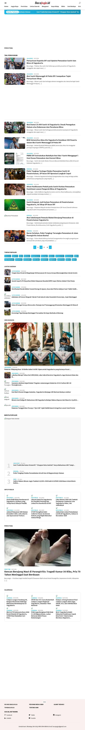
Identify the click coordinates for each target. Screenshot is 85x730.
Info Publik (9, 489)
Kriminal (29, 169)
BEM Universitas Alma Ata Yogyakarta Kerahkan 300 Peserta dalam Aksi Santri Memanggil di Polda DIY (52, 141)
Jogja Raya (30, 58)
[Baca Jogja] (42, 3)
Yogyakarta (53, 259)
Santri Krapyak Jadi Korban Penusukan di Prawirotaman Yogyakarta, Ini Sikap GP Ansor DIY (50, 203)
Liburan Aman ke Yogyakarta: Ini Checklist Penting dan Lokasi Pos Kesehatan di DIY (41, 501)
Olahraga (8, 590)
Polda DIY (15, 256)
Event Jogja (36, 259)
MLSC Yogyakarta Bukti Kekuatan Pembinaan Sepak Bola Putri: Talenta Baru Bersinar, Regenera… (66, 615)
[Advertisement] (42, 30)
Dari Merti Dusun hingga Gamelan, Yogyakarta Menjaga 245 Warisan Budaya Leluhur (41, 392)
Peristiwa (8, 48)
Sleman (68, 259)
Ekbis (14, 479)
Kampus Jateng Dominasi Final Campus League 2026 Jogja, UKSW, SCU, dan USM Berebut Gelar (66, 602)
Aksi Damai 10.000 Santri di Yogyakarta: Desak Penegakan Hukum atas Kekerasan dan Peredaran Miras (51, 125)
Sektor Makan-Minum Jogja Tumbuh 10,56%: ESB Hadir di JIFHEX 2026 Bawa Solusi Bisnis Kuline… (44, 482)
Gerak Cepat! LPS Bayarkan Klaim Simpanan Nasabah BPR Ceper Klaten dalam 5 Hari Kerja (43, 281)
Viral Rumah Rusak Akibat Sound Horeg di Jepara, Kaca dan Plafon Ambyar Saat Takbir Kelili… (45, 289)
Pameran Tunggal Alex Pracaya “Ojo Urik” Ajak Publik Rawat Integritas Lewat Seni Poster (43, 408)
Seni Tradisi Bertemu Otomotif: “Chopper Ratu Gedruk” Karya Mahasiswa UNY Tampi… (44, 465)
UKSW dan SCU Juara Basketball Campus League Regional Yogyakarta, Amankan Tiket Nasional (42, 602)
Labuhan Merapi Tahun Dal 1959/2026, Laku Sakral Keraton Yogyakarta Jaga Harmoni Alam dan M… (45, 376)
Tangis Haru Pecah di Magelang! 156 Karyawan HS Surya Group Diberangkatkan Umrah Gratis (44, 273)
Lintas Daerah (10, 266)
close (44, 702)
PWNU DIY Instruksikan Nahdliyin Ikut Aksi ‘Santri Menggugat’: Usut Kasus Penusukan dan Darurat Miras (53, 156)
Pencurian (7, 256)
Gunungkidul (27, 259)
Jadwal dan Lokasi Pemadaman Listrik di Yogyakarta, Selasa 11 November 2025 (67, 514)
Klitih (20, 256)
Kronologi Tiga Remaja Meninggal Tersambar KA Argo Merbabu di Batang (37, 313)
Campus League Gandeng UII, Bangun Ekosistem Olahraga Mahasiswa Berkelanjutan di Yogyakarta (17, 602)
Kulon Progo (61, 259)
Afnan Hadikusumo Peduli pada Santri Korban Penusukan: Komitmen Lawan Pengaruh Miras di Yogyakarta (51, 187)
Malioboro (27, 256)
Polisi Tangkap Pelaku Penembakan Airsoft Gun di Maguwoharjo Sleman (38, 473)
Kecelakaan (44, 259)
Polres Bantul (69, 256)
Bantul (74, 259)
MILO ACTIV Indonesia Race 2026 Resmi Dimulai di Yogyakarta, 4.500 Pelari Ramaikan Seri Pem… (18, 615)
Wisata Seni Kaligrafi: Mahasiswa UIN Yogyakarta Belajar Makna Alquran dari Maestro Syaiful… (45, 400)
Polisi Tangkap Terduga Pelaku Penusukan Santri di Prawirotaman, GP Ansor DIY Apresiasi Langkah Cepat (49, 172)
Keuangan (44, 256)
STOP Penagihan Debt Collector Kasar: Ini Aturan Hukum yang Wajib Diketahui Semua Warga (41, 515)
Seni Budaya (9, 320)
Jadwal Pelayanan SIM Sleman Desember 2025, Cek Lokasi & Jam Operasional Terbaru (17, 514)
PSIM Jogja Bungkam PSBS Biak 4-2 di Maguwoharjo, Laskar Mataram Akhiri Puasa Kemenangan (42, 615)
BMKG (76, 256)
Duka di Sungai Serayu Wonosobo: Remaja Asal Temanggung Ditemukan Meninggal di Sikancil (45, 305)
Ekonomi (51, 256)
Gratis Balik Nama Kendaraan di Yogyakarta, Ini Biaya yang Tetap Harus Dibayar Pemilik (18, 501)
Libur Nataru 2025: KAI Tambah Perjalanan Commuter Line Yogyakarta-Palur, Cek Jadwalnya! (67, 502)
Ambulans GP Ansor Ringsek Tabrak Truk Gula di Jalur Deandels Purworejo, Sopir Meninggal (44, 297)
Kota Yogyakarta (9, 259)
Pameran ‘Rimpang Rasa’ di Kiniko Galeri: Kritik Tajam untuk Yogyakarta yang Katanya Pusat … (37, 369)
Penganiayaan (35, 256)
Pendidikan (19, 259)
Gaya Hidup (16, 463)
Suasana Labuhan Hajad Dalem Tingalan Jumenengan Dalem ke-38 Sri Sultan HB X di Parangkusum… (41, 384)
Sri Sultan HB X (60, 256)
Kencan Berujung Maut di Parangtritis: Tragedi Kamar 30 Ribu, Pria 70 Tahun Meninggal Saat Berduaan (42, 573)
